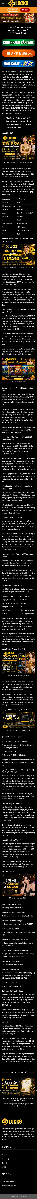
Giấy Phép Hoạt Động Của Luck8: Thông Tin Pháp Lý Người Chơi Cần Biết (18, 1099)
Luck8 (4, 1129)
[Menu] (3, 3)
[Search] (34, 4)
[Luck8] (18, 3)
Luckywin (5, 560)
